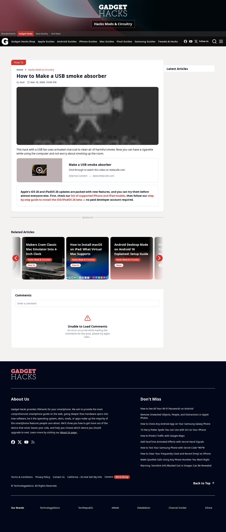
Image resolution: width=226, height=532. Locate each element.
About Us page (68, 432)
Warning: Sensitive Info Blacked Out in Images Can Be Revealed (175, 465)
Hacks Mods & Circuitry (113, 24)
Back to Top (201, 483)
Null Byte (56, 33)
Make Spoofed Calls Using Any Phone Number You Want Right (174, 459)
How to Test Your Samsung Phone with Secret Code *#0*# (172, 447)
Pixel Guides (124, 41)
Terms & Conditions (22, 477)
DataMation (143, 507)
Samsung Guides (145, 41)
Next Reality (42, 33)
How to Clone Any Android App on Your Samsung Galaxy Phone (175, 423)
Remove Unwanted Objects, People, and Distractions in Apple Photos (174, 416)
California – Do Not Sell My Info (84, 477)
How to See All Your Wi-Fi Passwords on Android (166, 408)
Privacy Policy (42, 477)
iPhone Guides (88, 41)
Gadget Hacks (25, 33)
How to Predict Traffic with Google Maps (162, 435)
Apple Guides (46, 41)
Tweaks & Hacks (168, 41)
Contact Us (59, 477)
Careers (116, 476)
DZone (208, 507)
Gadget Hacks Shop (23, 41)
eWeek (115, 507)
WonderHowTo (8, 33)
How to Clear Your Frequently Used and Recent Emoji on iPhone (175, 453)
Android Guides (66, 41)
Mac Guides (107, 41)
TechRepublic (85, 507)
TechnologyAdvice (50, 507)
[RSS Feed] (33, 442)
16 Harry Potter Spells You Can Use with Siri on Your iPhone (173, 429)
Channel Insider (178, 507)
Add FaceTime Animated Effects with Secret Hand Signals (172, 441)
